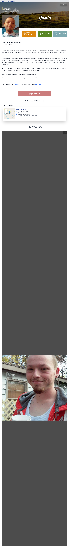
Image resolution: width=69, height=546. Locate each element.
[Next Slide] (64, 388)
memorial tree (17, 84)
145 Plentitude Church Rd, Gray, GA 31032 (27, 115)
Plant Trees (53, 118)
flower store (38, 84)
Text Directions (28, 118)
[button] (9, 112)
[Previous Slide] (4, 388)
